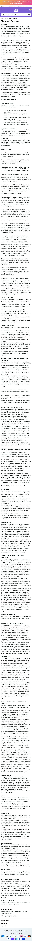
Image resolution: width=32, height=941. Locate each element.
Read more (24, 6)
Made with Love (23, 931)
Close (30, 2)
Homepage (4, 18)
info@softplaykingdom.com (9, 916)
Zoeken (29, 14)
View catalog (2, 10)
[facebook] (5, 926)
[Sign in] (27, 10)
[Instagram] (1, 926)
